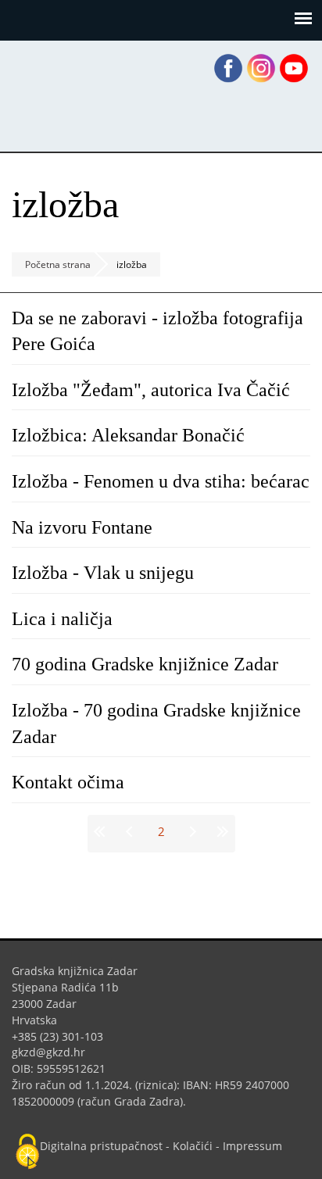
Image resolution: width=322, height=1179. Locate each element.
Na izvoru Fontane (82, 527)
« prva (102, 831)
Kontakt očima (68, 782)
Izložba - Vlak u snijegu (103, 573)
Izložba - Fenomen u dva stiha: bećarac (160, 481)
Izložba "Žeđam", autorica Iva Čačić (151, 390)
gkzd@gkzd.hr (54, 1052)
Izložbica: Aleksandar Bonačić (128, 435)
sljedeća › (191, 831)
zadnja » (220, 831)
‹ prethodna (131, 831)
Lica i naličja (62, 619)
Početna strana (58, 264)
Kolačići (193, 1145)
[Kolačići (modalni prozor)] (27, 1152)
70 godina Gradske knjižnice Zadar (145, 664)
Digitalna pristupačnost (101, 1145)
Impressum (252, 1145)
